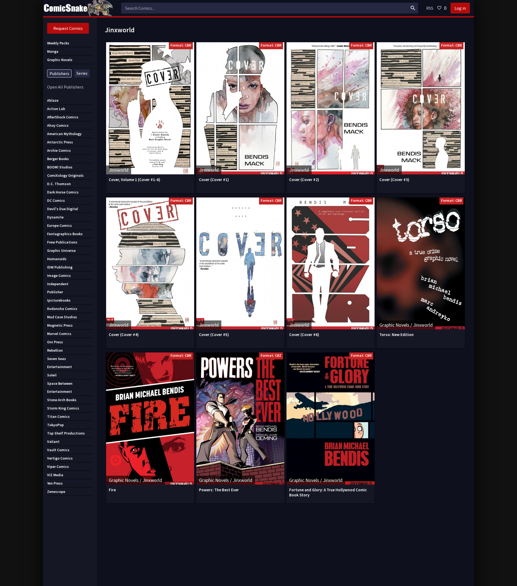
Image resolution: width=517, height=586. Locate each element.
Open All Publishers (65, 87)
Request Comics (68, 28)
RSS (429, 8)
